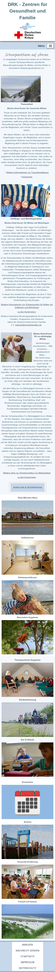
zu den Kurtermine (26, 312)
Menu (41, 45)
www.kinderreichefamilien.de (28, 325)
